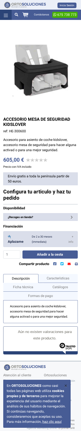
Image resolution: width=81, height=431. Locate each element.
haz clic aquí (52, 422)
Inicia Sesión (67, 5)
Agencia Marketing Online (42, 427)
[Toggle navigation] (6, 15)
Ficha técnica (23, 287)
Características (58, 278)
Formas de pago (40, 296)
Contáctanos (41, 14)
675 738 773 (66, 15)
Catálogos (60, 287)
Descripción (21, 278)
